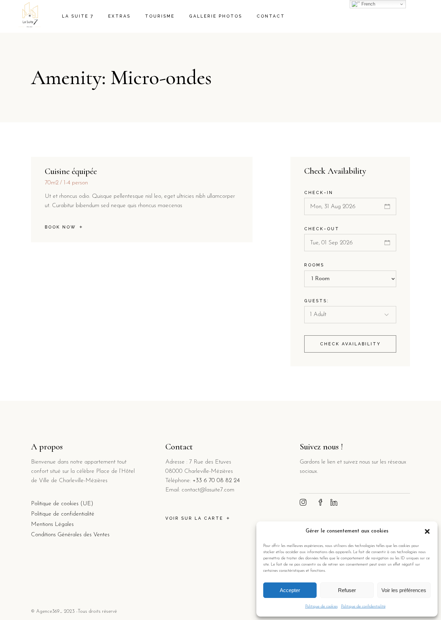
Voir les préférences (403, 590)
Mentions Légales (52, 524)
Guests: (316, 300)
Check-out (321, 228)
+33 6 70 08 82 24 (216, 481)
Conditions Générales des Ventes (70, 535)
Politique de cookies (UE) (62, 504)
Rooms (314, 265)
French (367, 4)
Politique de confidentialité (363, 606)
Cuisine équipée (71, 171)
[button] (427, 531)
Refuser (347, 590)
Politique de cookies (321, 606)
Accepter (290, 590)
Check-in (318, 192)
